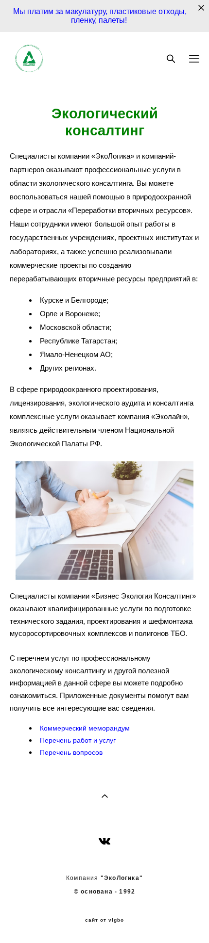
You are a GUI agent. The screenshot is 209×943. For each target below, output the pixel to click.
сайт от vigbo (104, 920)
